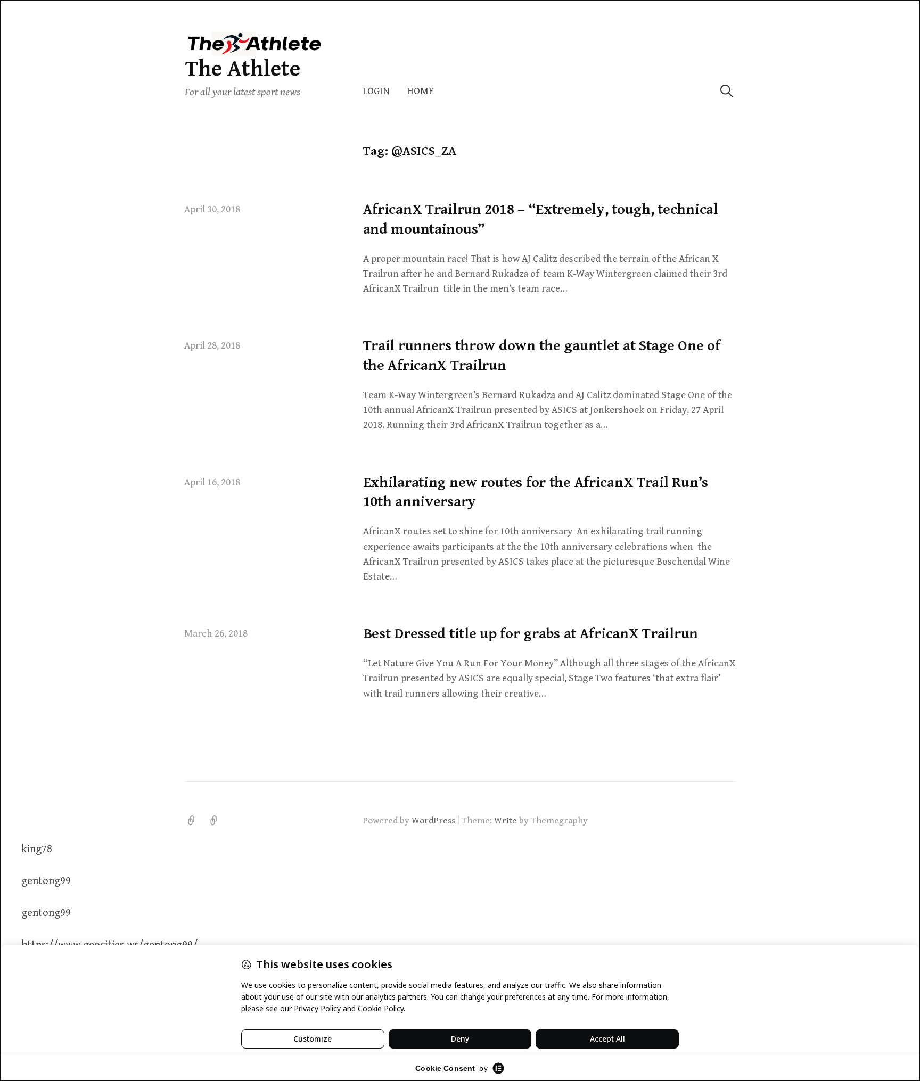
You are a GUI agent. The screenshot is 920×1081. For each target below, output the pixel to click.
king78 (36, 849)
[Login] (192, 820)
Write (505, 820)
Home (420, 91)
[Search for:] (727, 91)
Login (376, 91)
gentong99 (46, 881)
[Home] (214, 820)
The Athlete (242, 69)
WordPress (433, 820)
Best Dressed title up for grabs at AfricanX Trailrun (530, 633)
